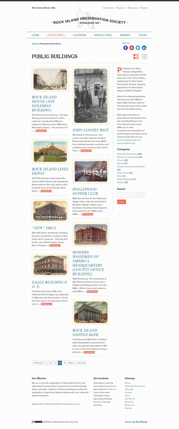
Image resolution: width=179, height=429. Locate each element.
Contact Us (108, 8)
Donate (143, 8)
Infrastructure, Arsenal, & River (131, 166)
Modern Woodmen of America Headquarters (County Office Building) (88, 262)
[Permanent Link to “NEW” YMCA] (50, 211)
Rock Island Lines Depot (50, 171)
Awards (125, 35)
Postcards (56, 35)
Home (35, 35)
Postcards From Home (127, 154)
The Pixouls (141, 422)
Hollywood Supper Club (85, 191)
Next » (71, 363)
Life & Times (122, 173)
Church (120, 160)
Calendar (79, 35)
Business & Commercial (128, 157)
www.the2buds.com (126, 143)
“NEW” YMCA (44, 227)
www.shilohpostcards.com (129, 140)
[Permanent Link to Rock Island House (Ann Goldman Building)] (50, 79)
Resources (132, 8)
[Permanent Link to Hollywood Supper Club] (90, 171)
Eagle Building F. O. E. (49, 284)
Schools (120, 182)
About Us (120, 8)
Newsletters (103, 35)
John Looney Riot (90, 129)
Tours (142, 35)
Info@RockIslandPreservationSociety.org (60, 404)
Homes (120, 163)
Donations (98, 402)
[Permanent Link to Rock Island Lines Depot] (50, 151)
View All (81, 363)
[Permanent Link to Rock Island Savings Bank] (90, 312)
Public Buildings (124, 179)
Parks (119, 176)
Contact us (111, 389)
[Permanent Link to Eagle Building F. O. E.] (50, 265)
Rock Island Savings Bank (85, 332)
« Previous (38, 363)
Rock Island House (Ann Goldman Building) (44, 103)
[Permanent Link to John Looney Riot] (90, 96)
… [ (39, 130)
